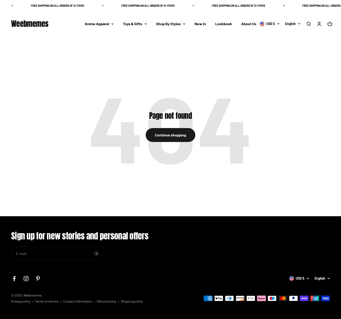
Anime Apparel (97, 24)
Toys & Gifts (132, 24)
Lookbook (223, 24)
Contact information (77, 301)
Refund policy (106, 301)
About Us (248, 24)
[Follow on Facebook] (14, 278)
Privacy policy (20, 301)
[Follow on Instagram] (26, 278)
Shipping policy (132, 301)
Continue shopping (170, 135)
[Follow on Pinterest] (38, 278)
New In (200, 24)
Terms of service (46, 301)
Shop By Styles (168, 24)
